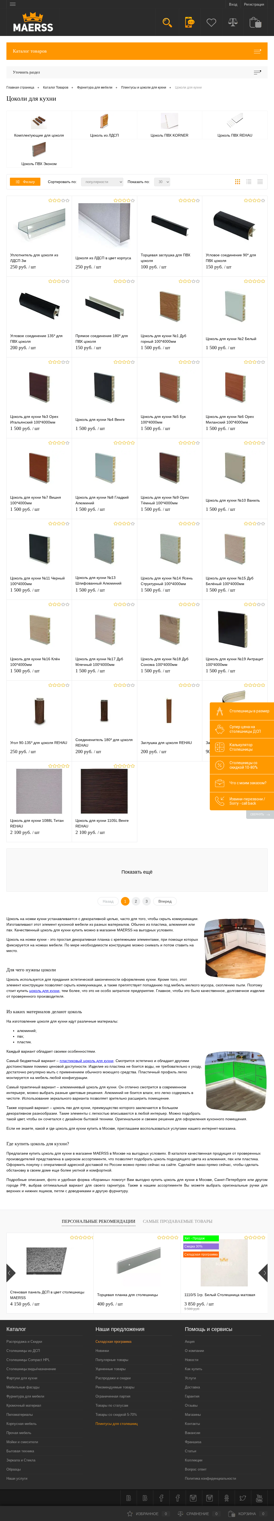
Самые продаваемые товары (177, 1221)
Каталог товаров (30, 51)
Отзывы (191, 1405)
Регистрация (254, 4)
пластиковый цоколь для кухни (86, 1061)
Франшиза (193, 1442)
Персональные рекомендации (98, 1221)
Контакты (192, 1424)
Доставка (192, 1387)
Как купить (193, 1369)
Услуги (190, 1378)
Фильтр (29, 182)
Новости (191, 1360)
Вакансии (192, 1433)
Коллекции (193, 1460)
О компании (194, 1351)
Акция (190, 1342)
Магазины (193, 1415)
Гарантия (192, 1396)
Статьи (190, 1451)
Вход (233, 4)
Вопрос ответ (196, 1469)
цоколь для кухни (44, 991)
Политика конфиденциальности (210, 1478)
